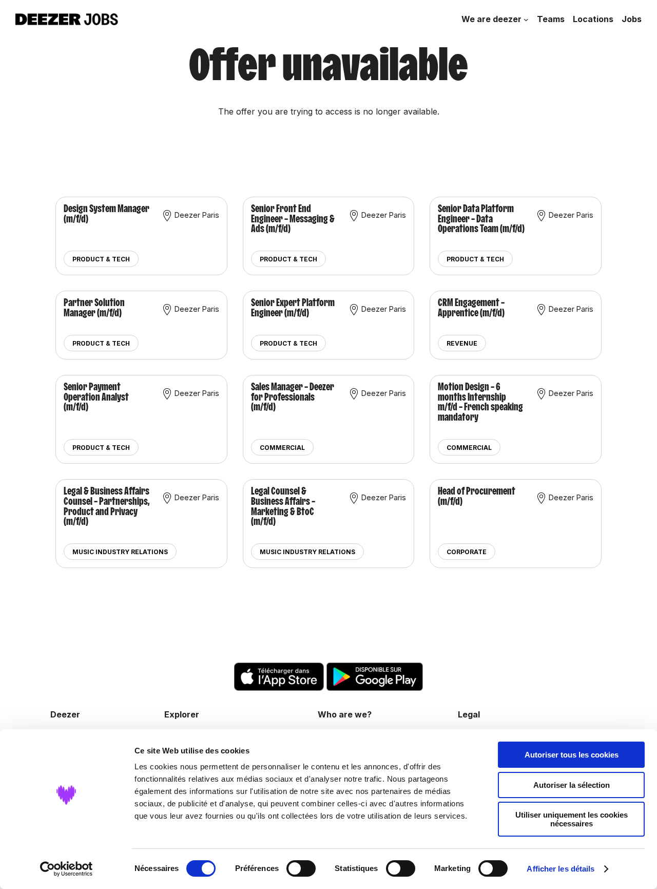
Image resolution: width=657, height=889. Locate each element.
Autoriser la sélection (571, 785)
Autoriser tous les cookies (572, 754)
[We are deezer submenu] (526, 19)
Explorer (181, 714)
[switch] (301, 868)
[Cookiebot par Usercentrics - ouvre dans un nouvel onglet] (66, 869)
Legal (469, 714)
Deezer (65, 714)
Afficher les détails (560, 868)
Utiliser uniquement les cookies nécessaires (571, 819)
